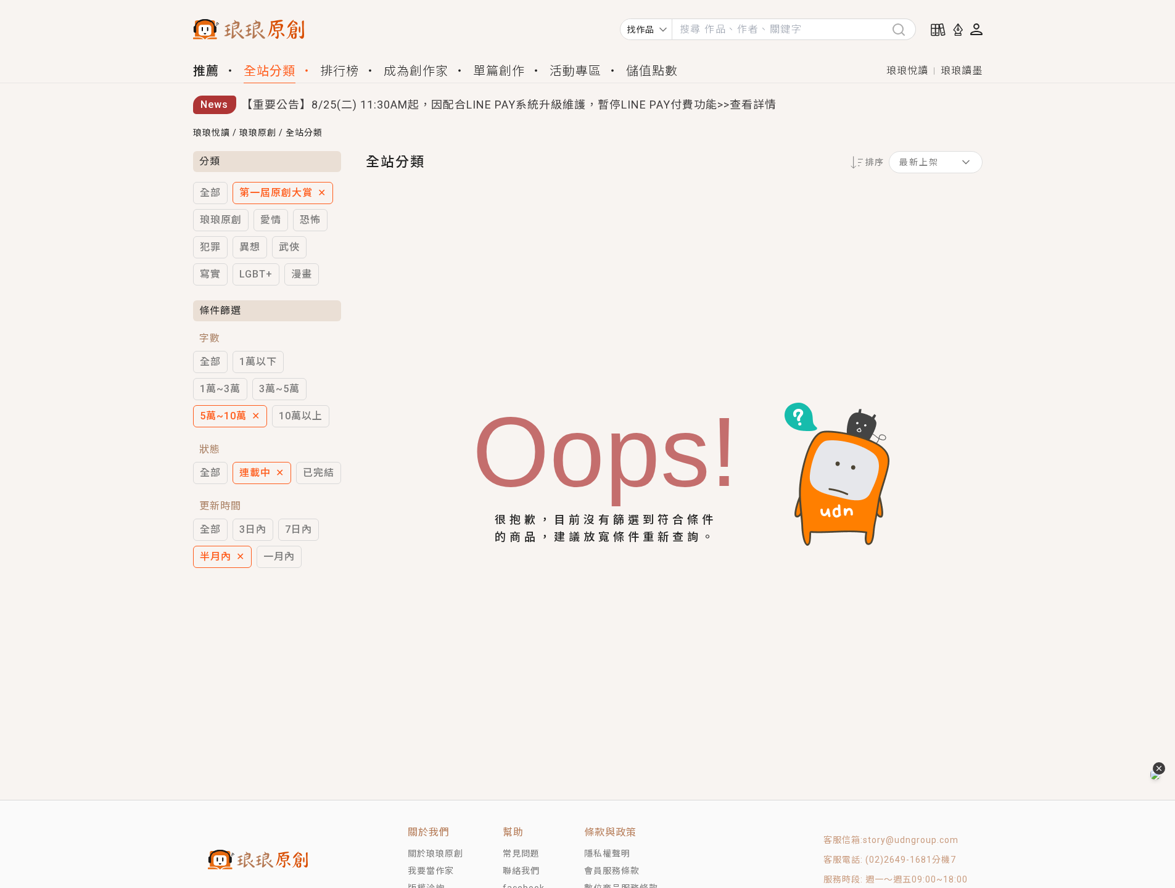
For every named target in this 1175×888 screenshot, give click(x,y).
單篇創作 (499, 71)
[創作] (958, 29)
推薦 (206, 71)
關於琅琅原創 (435, 853)
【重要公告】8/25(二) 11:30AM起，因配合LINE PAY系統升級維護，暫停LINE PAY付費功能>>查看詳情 (509, 100)
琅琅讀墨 (962, 70)
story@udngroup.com (911, 840)
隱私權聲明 (607, 853)
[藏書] (938, 29)
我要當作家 (431, 871)
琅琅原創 (257, 133)
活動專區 (575, 71)
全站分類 (269, 71)
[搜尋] (903, 29)
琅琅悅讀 (907, 70)
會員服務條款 (612, 871)
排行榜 (339, 71)
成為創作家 (416, 71)
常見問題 (521, 853)
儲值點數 (652, 71)
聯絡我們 (521, 871)
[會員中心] (976, 29)
